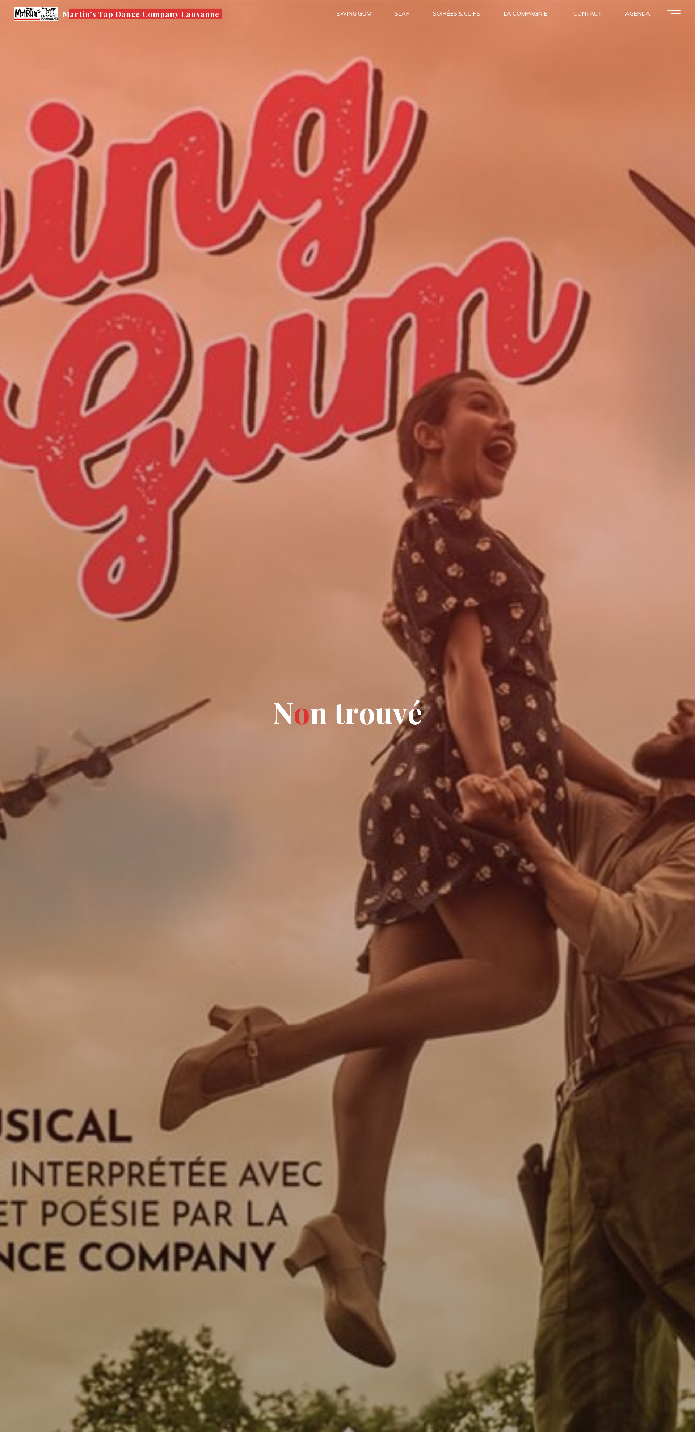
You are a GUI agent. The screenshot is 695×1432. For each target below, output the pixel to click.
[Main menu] (674, 13)
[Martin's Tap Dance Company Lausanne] (36, 13)
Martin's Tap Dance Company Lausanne (141, 13)
